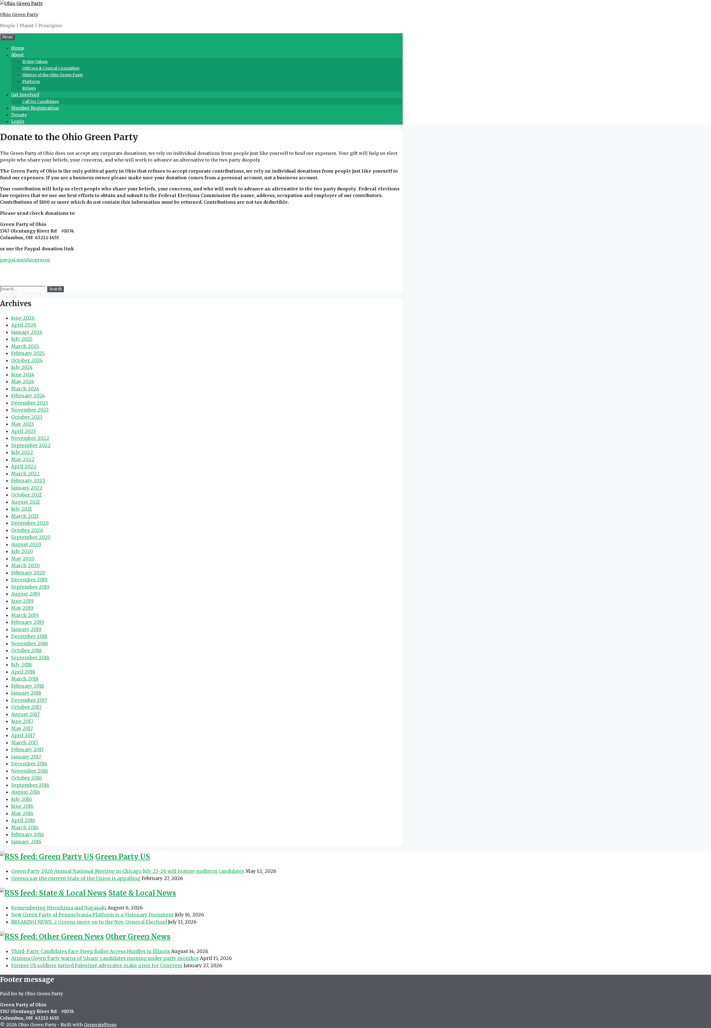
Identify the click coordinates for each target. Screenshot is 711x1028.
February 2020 (28, 573)
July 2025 (21, 339)
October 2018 (26, 650)
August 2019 (25, 594)
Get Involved (25, 94)
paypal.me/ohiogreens (25, 260)
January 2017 (26, 757)
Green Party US (122, 856)
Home (17, 48)
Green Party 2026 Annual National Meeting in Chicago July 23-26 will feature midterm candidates (127, 871)
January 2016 (26, 842)
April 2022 (23, 466)
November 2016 (29, 771)
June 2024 (22, 375)
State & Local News (142, 893)
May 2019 (22, 608)
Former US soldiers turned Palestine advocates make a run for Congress (96, 966)
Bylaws (29, 88)
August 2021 (25, 502)
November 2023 (30, 410)
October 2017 (26, 707)
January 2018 (26, 693)
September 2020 (31, 537)
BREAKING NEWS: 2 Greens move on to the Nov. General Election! (89, 922)
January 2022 (26, 488)
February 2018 (27, 686)
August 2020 (26, 544)
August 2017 (25, 714)
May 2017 (22, 728)
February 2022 (28, 481)
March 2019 (25, 615)
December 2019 (29, 580)
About (17, 54)
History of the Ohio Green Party (52, 74)
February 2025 (28, 353)
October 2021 (26, 495)
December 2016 (29, 764)
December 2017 (29, 700)
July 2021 (21, 509)
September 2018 (30, 658)
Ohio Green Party (19, 14)
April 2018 (23, 672)
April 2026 (23, 325)
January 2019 (26, 629)
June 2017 (22, 721)
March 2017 (24, 743)
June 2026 (23, 318)
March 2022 (25, 474)
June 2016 (22, 806)
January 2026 (26, 332)
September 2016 (30, 785)
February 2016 (27, 835)
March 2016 (25, 828)
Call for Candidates (40, 101)
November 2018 (29, 644)
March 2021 (25, 516)
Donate (19, 114)
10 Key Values (34, 61)
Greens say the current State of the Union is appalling (76, 878)
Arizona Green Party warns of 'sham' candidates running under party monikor (105, 958)
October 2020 (27, 530)
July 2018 (21, 665)
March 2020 (25, 566)
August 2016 (25, 792)
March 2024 (25, 389)
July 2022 (22, 452)
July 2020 (22, 551)
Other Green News (138, 936)
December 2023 (29, 403)
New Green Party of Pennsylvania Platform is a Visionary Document (92, 915)
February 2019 (27, 622)
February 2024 (28, 396)
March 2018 (25, 679)
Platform (31, 81)
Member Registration (35, 108)
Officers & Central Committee (50, 68)
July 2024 (22, 367)
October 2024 (27, 360)
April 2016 (23, 820)
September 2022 (31, 445)
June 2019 (22, 601)
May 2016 (22, 813)
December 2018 (29, 636)
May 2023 (22, 424)
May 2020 (22, 559)
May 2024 (22, 382)
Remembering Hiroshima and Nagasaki (58, 908)
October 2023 (26, 417)
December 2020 (30, 523)
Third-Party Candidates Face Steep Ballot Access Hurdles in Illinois (90, 951)
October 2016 (26, 778)
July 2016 (21, 799)
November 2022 (30, 438)
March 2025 (25, 346)
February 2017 (27, 750)
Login (17, 121)
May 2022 (22, 460)
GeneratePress (100, 1024)
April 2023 (23, 431)
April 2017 (23, 735)
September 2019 (30, 587)
